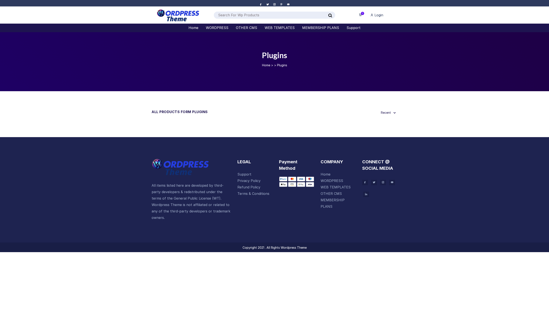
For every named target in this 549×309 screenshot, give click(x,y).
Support (244, 174)
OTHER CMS (331, 193)
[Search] (330, 15)
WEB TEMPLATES (336, 187)
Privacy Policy (249, 181)
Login (378, 15)
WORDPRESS (332, 181)
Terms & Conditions (253, 193)
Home (266, 65)
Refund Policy (248, 187)
